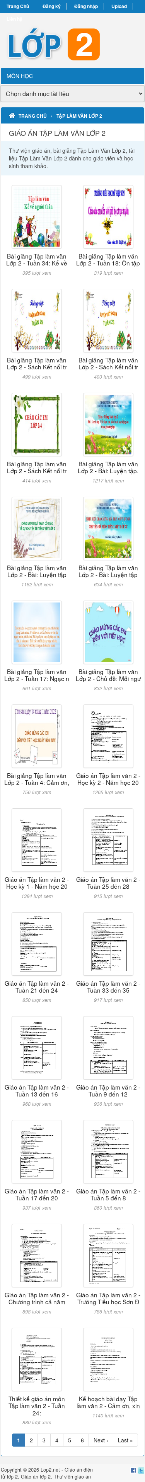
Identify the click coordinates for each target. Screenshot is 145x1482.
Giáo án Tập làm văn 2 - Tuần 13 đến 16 (37, 1090)
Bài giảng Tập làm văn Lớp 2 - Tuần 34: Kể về (36, 259)
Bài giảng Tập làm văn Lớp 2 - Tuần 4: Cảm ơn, (36, 778)
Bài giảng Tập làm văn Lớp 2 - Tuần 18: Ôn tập (108, 259)
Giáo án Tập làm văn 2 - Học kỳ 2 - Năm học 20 (108, 778)
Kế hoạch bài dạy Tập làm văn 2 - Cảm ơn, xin (108, 1402)
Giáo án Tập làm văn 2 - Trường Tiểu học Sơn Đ (108, 1298)
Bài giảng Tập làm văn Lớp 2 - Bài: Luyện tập (37, 571)
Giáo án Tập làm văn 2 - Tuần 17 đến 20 (37, 1194)
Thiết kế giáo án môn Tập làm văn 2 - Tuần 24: (37, 1405)
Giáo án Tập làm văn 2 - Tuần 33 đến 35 (108, 986)
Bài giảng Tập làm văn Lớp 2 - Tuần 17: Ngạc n (36, 675)
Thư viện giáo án (72, 1476)
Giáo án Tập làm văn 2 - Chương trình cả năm (37, 1298)
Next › (101, 1440)
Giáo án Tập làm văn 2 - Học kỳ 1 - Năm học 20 (37, 882)
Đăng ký (52, 6)
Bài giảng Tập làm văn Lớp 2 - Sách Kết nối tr (37, 363)
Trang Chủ (18, 6)
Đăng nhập (86, 6)
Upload (119, 6)
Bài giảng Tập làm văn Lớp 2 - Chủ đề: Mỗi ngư (108, 675)
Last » (125, 1440)
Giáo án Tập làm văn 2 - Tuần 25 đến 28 (108, 882)
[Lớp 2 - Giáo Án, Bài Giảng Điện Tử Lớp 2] (72, 40)
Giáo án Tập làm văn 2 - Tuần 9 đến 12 (108, 1090)
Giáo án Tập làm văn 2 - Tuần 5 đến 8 (108, 1194)
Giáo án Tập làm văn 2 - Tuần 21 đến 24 (37, 986)
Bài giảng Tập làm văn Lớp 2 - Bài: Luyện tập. (108, 467)
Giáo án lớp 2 (36, 1476)
